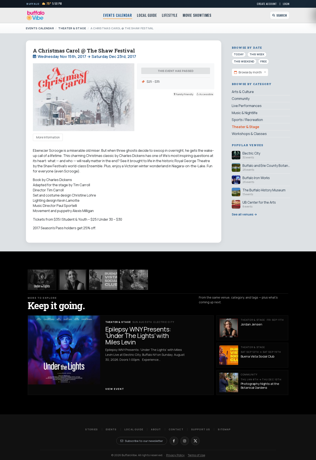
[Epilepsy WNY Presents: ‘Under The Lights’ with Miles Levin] (42, 279)
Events (111, 429)
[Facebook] (174, 441)
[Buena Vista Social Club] (103, 279)
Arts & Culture (243, 91)
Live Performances (247, 105)
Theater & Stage (72, 28)
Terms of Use (196, 455)
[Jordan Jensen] (72, 279)
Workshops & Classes (249, 133)
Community (241, 98)
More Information (48, 137)
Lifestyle (169, 15)
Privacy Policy (175, 455)
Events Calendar (117, 15)
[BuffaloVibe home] (35, 15)
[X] (195, 441)
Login (286, 4)
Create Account (267, 4)
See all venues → (244, 214)
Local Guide (147, 15)
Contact (176, 429)
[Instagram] (184, 441)
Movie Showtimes (197, 15)
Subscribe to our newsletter (144, 441)
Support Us (200, 429)
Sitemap (224, 429)
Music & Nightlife (245, 112)
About (156, 429)
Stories (91, 429)
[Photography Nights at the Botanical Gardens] (134, 279)
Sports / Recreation (247, 119)
